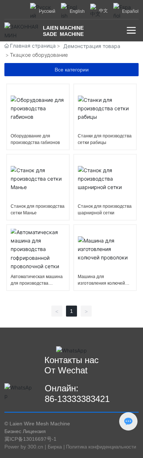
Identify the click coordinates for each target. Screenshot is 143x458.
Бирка (55, 447)
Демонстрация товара (91, 46)
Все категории (72, 70)
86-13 (56, 399)
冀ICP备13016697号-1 (30, 439)
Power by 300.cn (23, 447)
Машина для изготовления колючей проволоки (101, 283)
